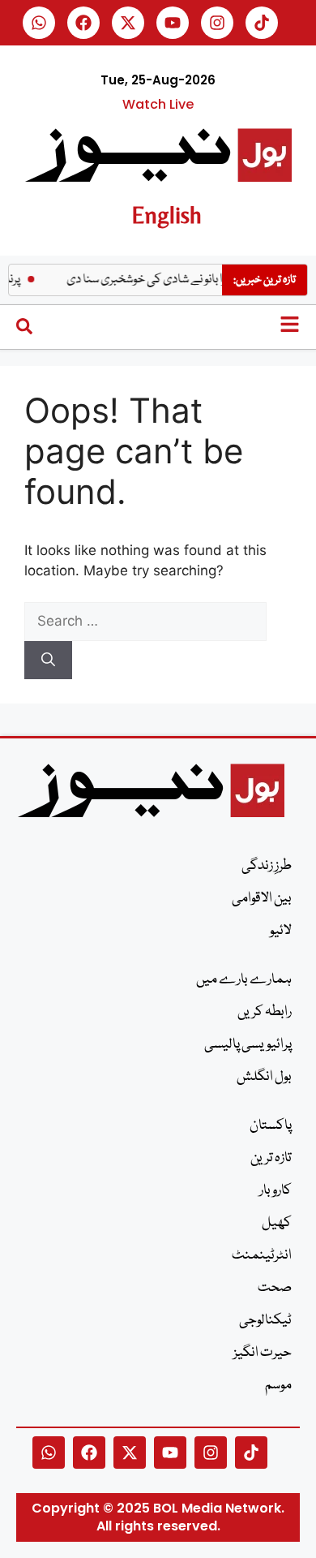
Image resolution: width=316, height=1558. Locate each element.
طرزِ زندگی (266, 866)
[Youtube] (172, 22)
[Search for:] (145, 621)
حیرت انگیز (262, 1353)
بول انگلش (264, 1077)
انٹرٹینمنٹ (262, 1256)
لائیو (281, 931)
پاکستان (271, 1126)
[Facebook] (83, 22)
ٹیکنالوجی (265, 1321)
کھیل (277, 1223)
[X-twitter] (128, 22)
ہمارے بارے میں (244, 980)
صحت (275, 1288)
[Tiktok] (262, 22)
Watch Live (158, 104)
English (166, 214)
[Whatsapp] (39, 22)
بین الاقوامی (262, 899)
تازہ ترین (271, 1158)
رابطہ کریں (264, 1012)
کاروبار (275, 1191)
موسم (278, 1386)
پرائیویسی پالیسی (248, 1045)
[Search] (48, 660)
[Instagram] (217, 22)
